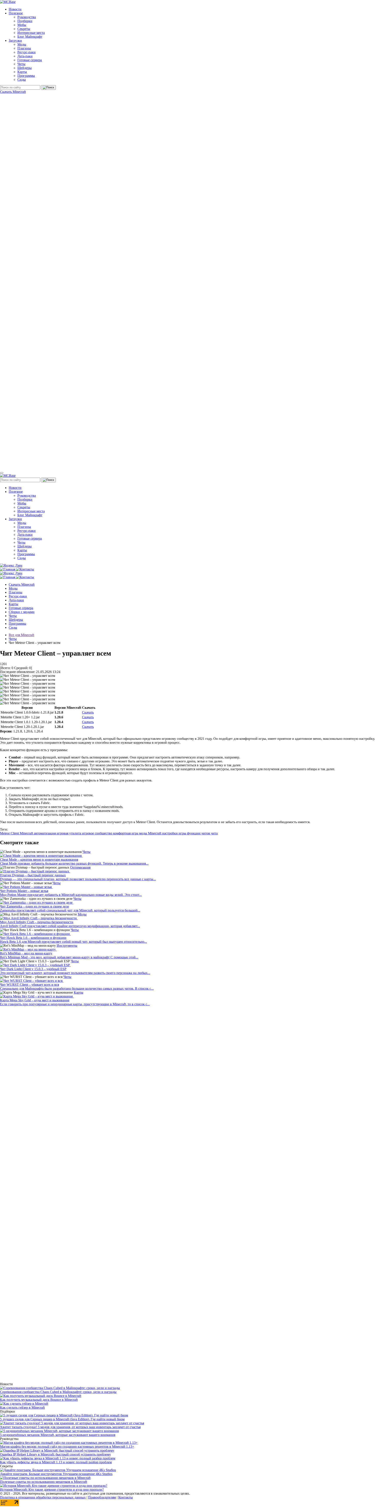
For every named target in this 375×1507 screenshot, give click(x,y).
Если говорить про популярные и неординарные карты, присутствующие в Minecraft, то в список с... (75, 1004)
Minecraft (27, 833)
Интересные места (31, 33)
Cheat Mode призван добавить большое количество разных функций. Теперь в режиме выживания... (74, 863)
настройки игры (174, 833)
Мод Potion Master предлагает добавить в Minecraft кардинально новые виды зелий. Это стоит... (71, 895)
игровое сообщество (97, 833)
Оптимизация (80, 867)
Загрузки (15, 40)
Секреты (23, 29)
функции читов (199, 833)
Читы (21, 64)
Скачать (88, 712)
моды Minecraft (150, 833)
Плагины (24, 48)
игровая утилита (69, 833)
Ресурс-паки (26, 52)
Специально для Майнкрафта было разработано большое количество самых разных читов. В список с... (77, 988)
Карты (22, 72)
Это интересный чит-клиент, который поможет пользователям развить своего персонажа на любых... (75, 973)
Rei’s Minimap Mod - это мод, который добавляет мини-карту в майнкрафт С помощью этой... (69, 957)
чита (214, 833)
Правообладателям (102, 1497)
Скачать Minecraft (13, 92)
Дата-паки (25, 56)
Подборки (24, 21)
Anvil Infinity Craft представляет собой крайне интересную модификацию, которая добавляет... (70, 926)
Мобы (21, 25)
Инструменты (67, 945)
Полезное (16, 13)
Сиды (21, 79)
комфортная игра (126, 833)
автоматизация (45, 833)
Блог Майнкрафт (29, 36)
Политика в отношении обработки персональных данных (43, 1497)
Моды (21, 44)
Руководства (26, 17)
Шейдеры (24, 68)
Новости (15, 9)
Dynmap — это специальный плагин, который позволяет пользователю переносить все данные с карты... (78, 879)
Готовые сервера (29, 60)
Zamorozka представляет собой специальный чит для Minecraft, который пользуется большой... (70, 910)
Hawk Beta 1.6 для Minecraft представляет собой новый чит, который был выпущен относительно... (73, 941)
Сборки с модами (22, 612)
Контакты (125, 1497)
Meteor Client (10, 833)
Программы (26, 75)
